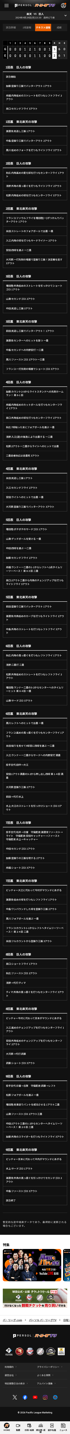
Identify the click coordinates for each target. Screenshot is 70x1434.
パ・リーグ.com (12, 1320)
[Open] (65, 15)
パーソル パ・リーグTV (42, 1320)
